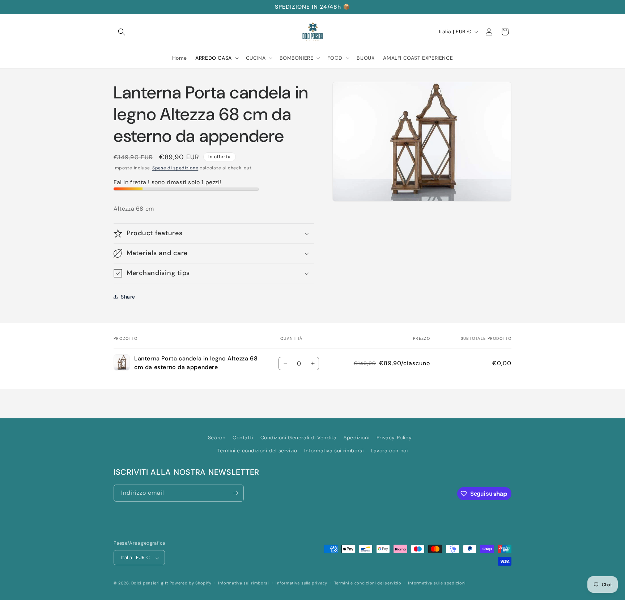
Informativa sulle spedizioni (437, 583)
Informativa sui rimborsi (333, 450)
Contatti (243, 437)
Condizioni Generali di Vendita (298, 437)
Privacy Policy (394, 437)
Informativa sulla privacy (301, 583)
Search (217, 437)
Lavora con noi (389, 450)
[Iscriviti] (235, 493)
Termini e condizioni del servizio (257, 450)
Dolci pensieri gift (149, 583)
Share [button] (128, 296)
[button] (121, 32)
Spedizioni (356, 437)
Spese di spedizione (175, 168)
